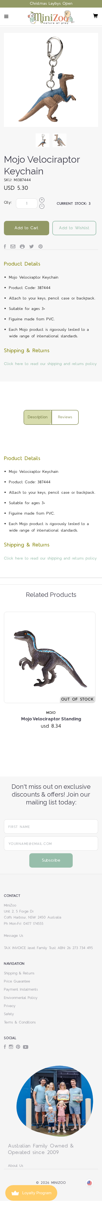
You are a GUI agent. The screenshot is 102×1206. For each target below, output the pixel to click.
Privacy (10, 1006)
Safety (9, 1014)
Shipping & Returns (19, 973)
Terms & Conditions (20, 1022)
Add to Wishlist (74, 228)
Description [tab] (38, 417)
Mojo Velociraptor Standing (51, 718)
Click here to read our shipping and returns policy (50, 364)
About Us (15, 1165)
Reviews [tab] (65, 417)
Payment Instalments (21, 989)
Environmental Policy (21, 998)
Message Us (13, 935)
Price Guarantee (17, 981)
